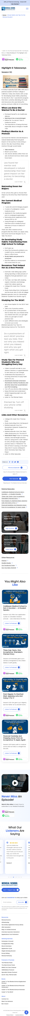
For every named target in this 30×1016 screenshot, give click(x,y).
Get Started (15, 4)
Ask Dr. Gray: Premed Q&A (9, 974)
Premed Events (6, 920)
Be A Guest (5, 1003)
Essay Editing (6, 953)
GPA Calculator (6, 927)
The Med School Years (8, 965)
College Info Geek (10, 286)
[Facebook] (10, 462)
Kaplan (14, 304)
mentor (13, 137)
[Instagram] (12, 462)
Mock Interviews (7, 946)
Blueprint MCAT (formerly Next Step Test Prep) (15, 450)
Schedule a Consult (7, 941)
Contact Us (5, 999)
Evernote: (8, 271)
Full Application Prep (8, 943)
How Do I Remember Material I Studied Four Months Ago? (16, 427)
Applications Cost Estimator (10, 934)
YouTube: (8, 280)
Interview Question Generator (11, 932)
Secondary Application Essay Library (12, 924)
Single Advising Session (9, 951)
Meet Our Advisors (7, 1001)
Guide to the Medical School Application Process (14, 982)
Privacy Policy (9, 1014)
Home (4, 15)
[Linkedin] (18, 462)
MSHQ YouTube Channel (9, 967)
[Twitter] (15, 462)
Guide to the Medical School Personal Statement (13, 986)
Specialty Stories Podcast (9, 972)
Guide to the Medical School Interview (13, 989)
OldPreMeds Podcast (8, 970)
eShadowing (5, 922)
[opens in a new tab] (8, 60)
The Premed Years (7, 962)
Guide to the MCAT (7, 992)
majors (4, 194)
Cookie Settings (19, 1014)
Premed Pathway (7, 955)
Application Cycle (7, 948)
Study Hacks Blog (10, 290)
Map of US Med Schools (9, 929)
